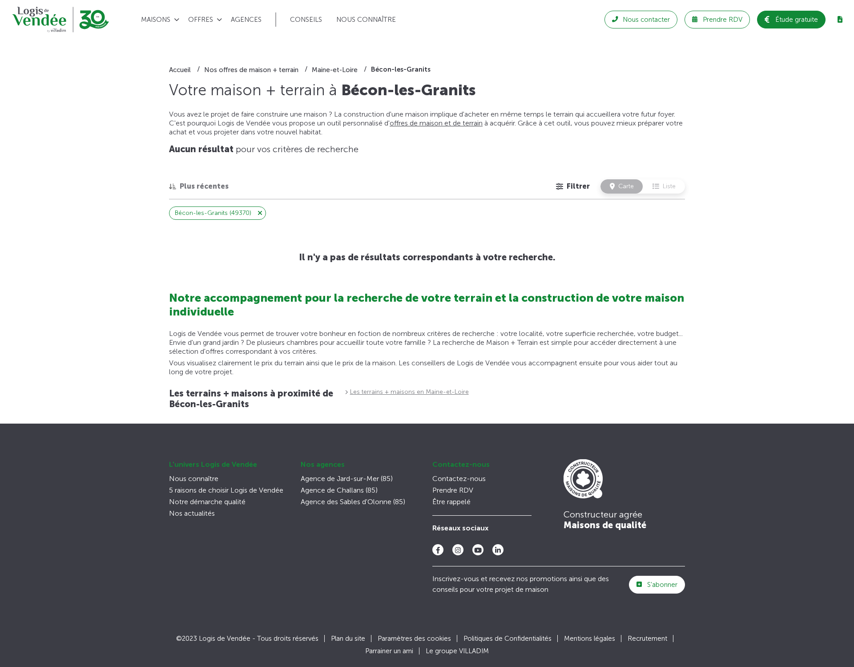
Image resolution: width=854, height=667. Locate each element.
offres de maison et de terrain (436, 123)
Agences (246, 20)
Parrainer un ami (389, 651)
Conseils (306, 20)
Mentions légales (589, 639)
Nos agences (323, 464)
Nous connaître (366, 20)
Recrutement (647, 639)
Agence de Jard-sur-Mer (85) (347, 478)
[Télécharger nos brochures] (840, 19)
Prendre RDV (452, 490)
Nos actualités (192, 513)
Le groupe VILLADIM (457, 651)
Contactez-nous (461, 464)
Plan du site (348, 639)
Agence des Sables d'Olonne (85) (353, 501)
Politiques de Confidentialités (507, 639)
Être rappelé (451, 501)
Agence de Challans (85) (339, 490)
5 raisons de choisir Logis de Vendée (226, 490)
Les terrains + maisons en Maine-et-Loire (409, 392)
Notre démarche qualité (207, 501)
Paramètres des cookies (414, 639)
